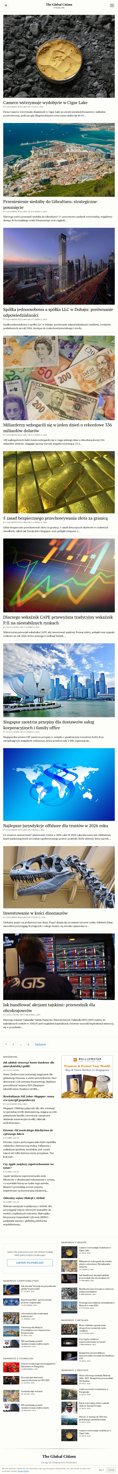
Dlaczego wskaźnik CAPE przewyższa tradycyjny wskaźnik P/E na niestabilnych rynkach (58, 620)
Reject (101, 1470)
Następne (40, 1044)
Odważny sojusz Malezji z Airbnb (24, 1198)
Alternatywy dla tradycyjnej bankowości (34, 1315)
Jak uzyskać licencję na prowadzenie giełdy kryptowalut (38, 1287)
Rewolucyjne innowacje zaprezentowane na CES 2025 (35, 1379)
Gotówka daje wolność (32, 1391)
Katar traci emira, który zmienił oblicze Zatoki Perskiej (94, 1404)
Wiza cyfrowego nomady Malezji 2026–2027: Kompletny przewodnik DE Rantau (96, 1378)
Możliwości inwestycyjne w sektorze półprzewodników (96, 1290)
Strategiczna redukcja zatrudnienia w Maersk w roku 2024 (97, 1304)
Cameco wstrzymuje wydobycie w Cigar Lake (45, 102)
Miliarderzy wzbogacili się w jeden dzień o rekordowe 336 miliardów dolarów (95, 1264)
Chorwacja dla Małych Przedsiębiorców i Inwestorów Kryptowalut (35, 1330)
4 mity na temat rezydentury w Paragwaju (93, 1390)
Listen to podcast (30, 1262)
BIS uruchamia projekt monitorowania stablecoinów (35, 1342)
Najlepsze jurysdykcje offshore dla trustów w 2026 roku (55, 825)
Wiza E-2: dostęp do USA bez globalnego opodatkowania (93, 1418)
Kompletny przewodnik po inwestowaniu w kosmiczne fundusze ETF (96, 1355)
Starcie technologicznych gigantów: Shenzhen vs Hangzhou (38, 1365)
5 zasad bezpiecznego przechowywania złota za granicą (55, 518)
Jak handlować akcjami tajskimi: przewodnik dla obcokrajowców (94, 1276)
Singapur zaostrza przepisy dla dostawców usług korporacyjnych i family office (48, 724)
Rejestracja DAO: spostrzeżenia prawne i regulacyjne (36, 1301)
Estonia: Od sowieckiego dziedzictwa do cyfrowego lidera (28, 1132)
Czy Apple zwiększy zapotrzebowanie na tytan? (28, 1165)
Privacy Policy (23, 1471)
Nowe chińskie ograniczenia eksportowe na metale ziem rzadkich (92, 1328)
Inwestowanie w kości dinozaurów (35, 913)
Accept (111, 1470)
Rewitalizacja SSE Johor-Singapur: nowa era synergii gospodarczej (28, 1098)
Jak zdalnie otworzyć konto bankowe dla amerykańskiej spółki (28, 1064)
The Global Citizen (59, 4)
